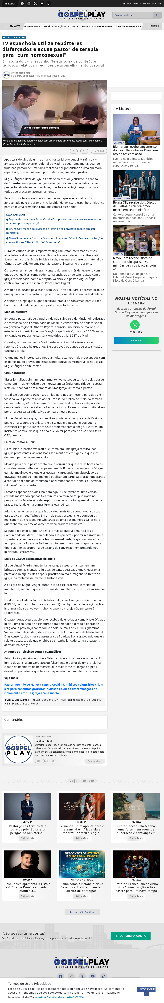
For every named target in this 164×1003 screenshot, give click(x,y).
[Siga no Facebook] (22, 3)
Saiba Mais (94, 761)
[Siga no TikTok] (48, 3)
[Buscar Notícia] (158, 15)
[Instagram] (37, 761)
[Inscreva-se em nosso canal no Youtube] (92, 976)
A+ (84, 150)
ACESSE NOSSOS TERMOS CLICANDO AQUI (61, 996)
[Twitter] (53, 761)
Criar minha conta (131, 935)
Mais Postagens (82, 911)
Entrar (11, 3)
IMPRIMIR (99, 150)
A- (74, 150)
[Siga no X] (35, 3)
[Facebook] (45, 761)
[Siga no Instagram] (28, 3)
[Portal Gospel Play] (82, 15)
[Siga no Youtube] (42, 3)
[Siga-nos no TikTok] (103, 976)
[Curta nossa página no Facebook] (60, 976)
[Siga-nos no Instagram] (71, 976)
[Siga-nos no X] (82, 976)
